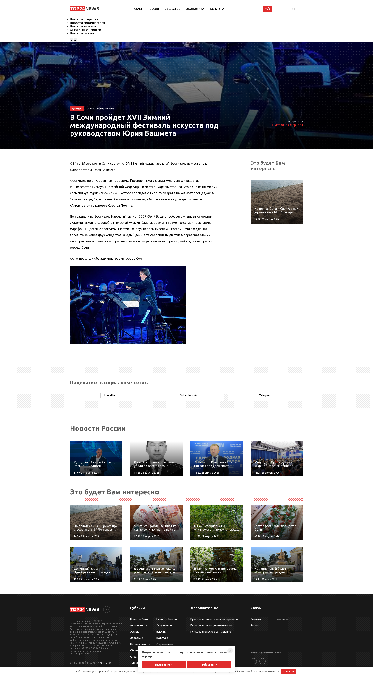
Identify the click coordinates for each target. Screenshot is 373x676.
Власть (161, 631)
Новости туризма (83, 26)
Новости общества (84, 19)
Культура (217, 8)
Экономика (195, 8)
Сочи (138, 8)
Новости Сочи (139, 619)
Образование (164, 644)
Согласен (288, 671)
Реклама (256, 619)
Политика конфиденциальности (211, 625)
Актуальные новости (85, 29)
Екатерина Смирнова (287, 125)
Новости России (166, 619)
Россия (153, 8)
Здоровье (136, 637)
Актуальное (164, 625)
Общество (172, 8)
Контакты (283, 619)
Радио (255, 625)
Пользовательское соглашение (210, 631)
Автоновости (138, 625)
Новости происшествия (87, 22)
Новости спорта (82, 33)
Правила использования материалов (214, 619)
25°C (267, 8)
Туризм (135, 662)
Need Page (104, 662)
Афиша (134, 631)
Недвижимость (140, 644)
